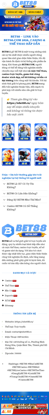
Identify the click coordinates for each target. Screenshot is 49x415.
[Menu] (4, 4)
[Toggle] (4, 184)
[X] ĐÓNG (41, 405)
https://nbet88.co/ (24, 322)
